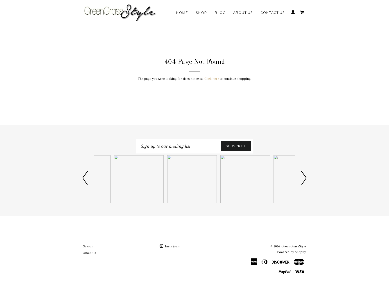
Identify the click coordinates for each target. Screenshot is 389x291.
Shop (201, 13)
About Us (243, 13)
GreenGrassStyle (293, 246)
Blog (220, 13)
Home (182, 13)
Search (88, 246)
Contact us (272, 13)
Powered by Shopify (291, 252)
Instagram (172, 246)
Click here (211, 79)
